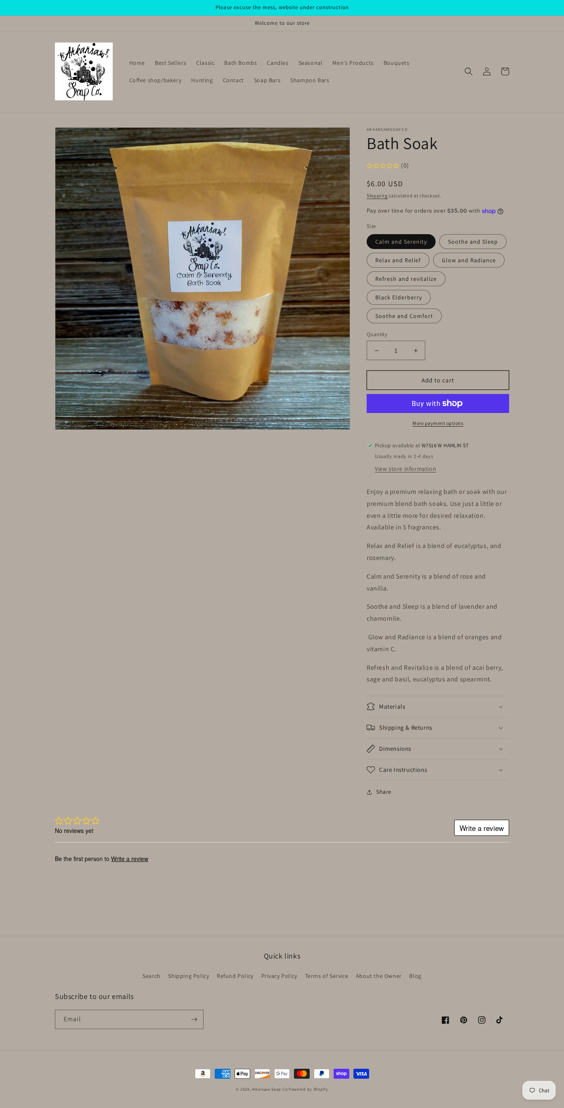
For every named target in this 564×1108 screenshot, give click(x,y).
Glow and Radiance (469, 260)
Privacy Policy (279, 976)
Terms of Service (326, 976)
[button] (469, 71)
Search (151, 976)
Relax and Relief (398, 260)
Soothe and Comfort (404, 316)
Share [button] (383, 791)
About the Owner (379, 976)
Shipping (377, 195)
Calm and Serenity (401, 241)
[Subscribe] (194, 1019)
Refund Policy (235, 976)
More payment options (437, 423)
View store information (405, 468)
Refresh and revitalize (406, 278)
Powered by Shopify (308, 1089)
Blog (415, 976)
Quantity (377, 334)
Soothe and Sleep (473, 241)
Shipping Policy (188, 976)
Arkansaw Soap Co (269, 1089)
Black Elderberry (398, 297)
